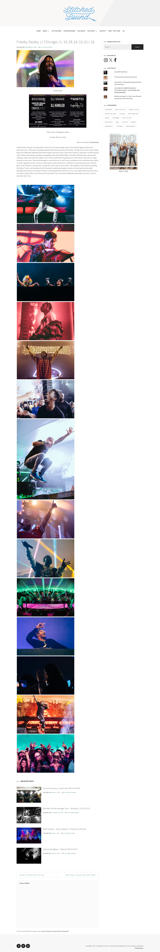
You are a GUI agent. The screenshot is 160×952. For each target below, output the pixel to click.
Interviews (116, 118)
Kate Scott (95, 142)
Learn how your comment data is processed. (55, 931)
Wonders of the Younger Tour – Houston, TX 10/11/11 (66, 808)
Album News (108, 109)
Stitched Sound (46, 47)
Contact (103, 31)
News (45, 31)
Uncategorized (130, 126)
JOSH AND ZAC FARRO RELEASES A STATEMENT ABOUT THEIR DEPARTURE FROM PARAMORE (127, 90)
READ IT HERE (123, 171)
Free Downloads (133, 113)
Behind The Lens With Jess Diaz (32, 875)
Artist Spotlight (120, 109)
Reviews (133, 122)
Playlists (125, 122)
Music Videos (109, 122)
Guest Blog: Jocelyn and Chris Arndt (80, 875)
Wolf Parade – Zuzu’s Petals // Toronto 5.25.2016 (64, 829)
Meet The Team (114, 31)
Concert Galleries (110, 113)
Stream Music (109, 126)
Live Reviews (56, 31)
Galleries (81, 31)
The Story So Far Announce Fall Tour (125, 77)
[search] (122, 31)
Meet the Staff (127, 118)
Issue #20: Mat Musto (120, 72)
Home (39, 31)
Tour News (119, 126)
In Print (107, 118)
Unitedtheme (139, 948)
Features (91, 31)
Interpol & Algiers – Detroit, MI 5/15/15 (60, 849)
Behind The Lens (134, 109)
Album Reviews (69, 31)
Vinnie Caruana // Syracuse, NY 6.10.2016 (61, 788)
